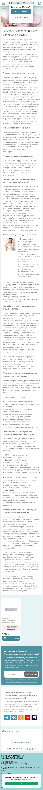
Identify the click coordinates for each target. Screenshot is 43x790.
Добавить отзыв (21, 742)
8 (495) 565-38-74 (7, 762)
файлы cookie (26, 779)
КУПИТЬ (16, 638)
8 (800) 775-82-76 (7, 764)
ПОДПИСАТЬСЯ (31, 674)
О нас (3, 770)
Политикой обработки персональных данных (21, 682)
